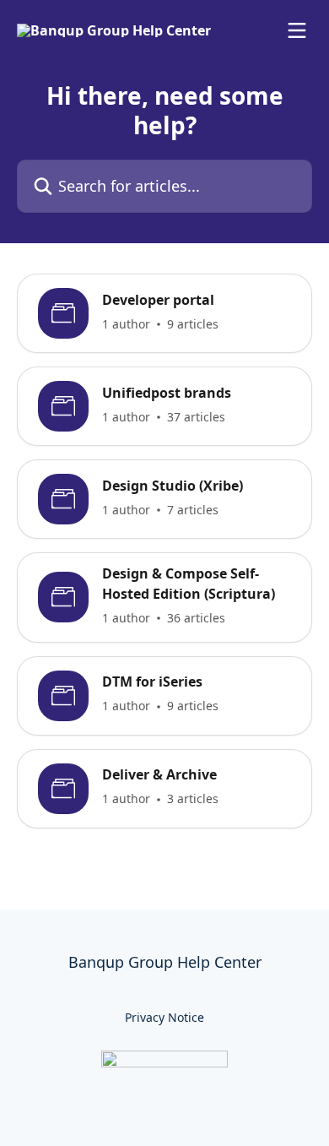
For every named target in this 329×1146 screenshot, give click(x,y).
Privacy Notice (164, 1017)
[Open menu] (297, 30)
